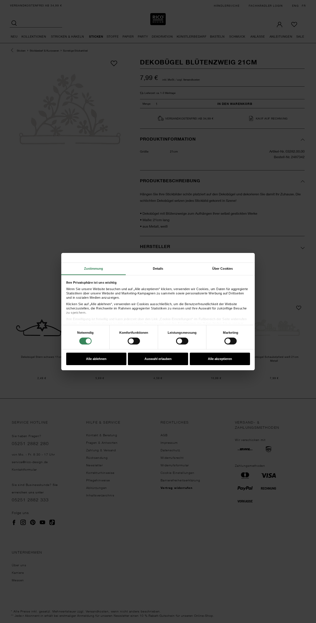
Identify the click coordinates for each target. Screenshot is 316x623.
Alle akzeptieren (220, 359)
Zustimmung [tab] (93, 268)
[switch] (134, 341)
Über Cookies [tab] (222, 268)
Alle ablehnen (96, 359)
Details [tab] (158, 268)
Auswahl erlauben (158, 359)
